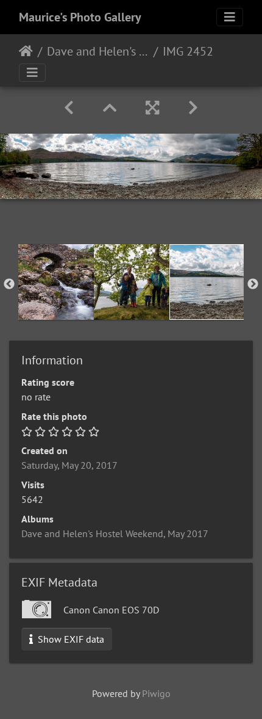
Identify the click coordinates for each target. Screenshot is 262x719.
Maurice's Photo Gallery (80, 17)
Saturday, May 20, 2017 (69, 465)
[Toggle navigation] (229, 17)
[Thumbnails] (109, 108)
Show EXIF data (69, 639)
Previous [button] (9, 284)
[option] (56, 282)
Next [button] (253, 284)
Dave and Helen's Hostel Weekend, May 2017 (98, 51)
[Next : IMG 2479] (193, 108)
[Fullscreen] (152, 108)
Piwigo (156, 693)
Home (26, 51)
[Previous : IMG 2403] (68, 108)
